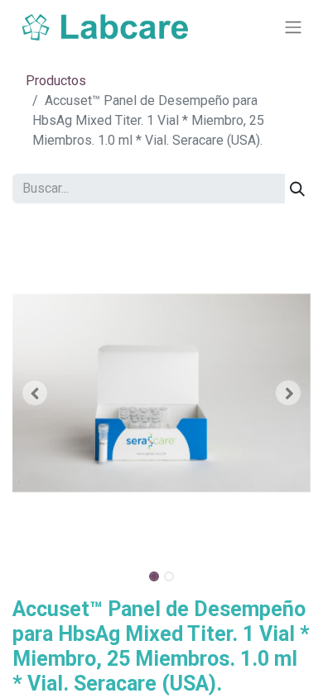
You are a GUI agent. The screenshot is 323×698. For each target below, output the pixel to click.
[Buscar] (297, 188)
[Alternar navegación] (293, 27)
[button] (34, 393)
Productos (56, 80)
